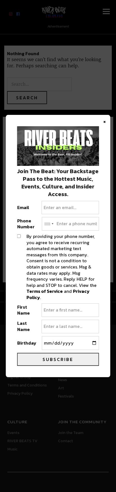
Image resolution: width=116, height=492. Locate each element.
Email (23, 208)
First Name (23, 310)
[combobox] (48, 223)
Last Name (23, 326)
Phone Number (26, 224)
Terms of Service (44, 291)
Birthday (26, 343)
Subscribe (58, 359)
